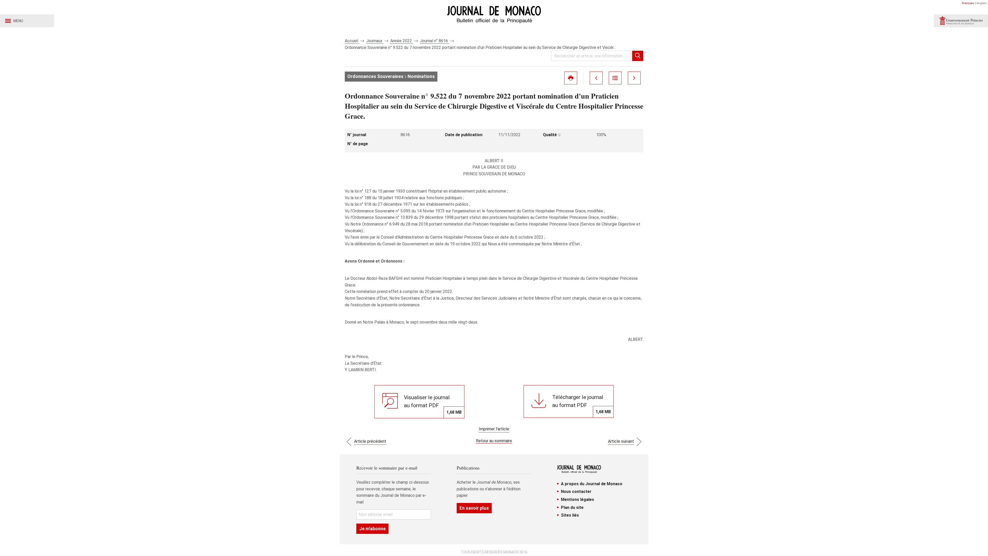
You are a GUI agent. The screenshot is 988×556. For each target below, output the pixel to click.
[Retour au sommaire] (615, 78)
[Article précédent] (596, 78)
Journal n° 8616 (434, 40)
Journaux (374, 40)
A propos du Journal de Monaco (591, 483)
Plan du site (572, 507)
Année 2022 (401, 40)
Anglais (981, 3)
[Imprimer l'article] (570, 78)
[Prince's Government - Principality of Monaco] (961, 20)
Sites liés (570, 515)
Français (968, 3)
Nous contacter (576, 491)
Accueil (352, 40)
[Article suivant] (634, 78)
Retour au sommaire (494, 440)
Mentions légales (577, 499)
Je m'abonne (372, 528)
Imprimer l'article (494, 429)
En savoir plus (474, 508)
